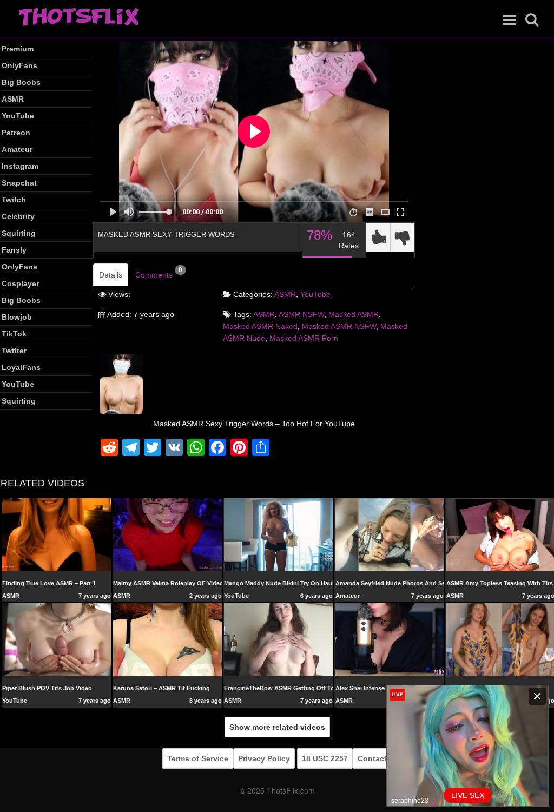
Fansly (14, 250)
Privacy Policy (264, 758)
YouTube (18, 115)
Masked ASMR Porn (303, 338)
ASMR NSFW (301, 314)
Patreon (16, 132)
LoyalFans (21, 367)
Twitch (14, 199)
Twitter (14, 350)
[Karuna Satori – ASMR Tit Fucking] (167, 639)
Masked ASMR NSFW (339, 326)
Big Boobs (21, 82)
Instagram (20, 166)
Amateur (17, 149)
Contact (372, 758)
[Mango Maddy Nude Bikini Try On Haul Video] (278, 534)
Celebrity (18, 216)
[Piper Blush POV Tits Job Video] (56, 639)
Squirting (19, 233)
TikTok (14, 333)
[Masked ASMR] (121, 383)
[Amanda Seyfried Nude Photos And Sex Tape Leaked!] (389, 534)
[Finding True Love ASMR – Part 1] (56, 534)
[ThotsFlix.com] (79, 17)
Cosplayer (20, 283)
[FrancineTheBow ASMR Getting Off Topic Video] (278, 639)
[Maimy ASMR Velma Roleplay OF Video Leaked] (167, 534)
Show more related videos (277, 727)
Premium (18, 48)
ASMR (13, 99)
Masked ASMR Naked (260, 326)
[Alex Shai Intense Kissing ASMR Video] (389, 639)
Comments (158, 272)
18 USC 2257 (325, 758)
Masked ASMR (353, 314)
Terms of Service (197, 758)
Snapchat (19, 183)
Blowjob (17, 317)
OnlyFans (19, 65)
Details (110, 274)
